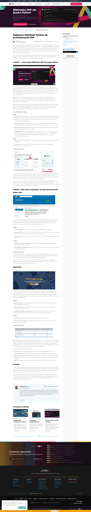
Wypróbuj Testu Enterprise (13, 508)
